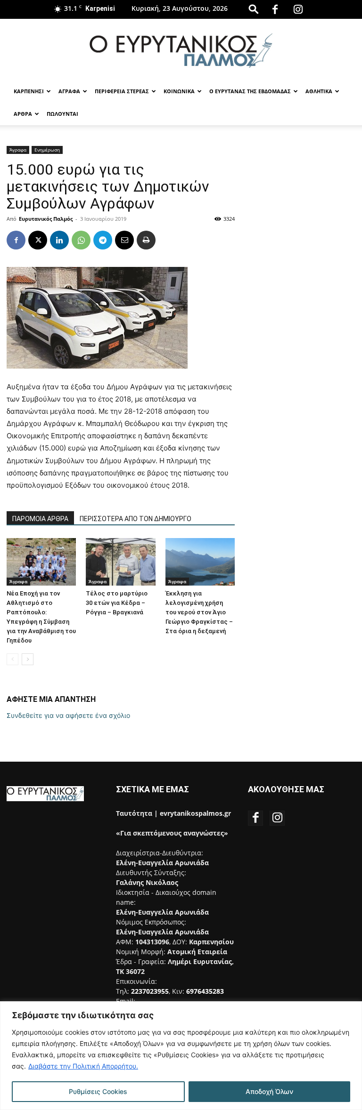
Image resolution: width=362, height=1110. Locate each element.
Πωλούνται (62, 113)
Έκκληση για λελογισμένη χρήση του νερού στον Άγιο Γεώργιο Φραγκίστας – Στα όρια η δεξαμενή (199, 612)
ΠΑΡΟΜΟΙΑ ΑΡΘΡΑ (40, 519)
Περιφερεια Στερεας (122, 91)
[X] (37, 240)
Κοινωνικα (179, 91)
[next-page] (27, 659)
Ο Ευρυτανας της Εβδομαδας (250, 91)
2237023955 (150, 991)
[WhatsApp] (81, 240)
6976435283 (205, 991)
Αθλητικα (318, 91)
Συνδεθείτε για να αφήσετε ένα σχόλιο (68, 715)
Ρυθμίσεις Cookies (98, 1091)
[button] (253, 8)
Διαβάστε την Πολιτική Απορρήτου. (83, 1066)
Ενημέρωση (47, 149)
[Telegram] (102, 240)
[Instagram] (298, 9)
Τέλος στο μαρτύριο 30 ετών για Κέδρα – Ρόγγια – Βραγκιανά (117, 603)
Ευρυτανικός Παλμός (46, 218)
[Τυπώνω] (146, 240)
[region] (181, 1055)
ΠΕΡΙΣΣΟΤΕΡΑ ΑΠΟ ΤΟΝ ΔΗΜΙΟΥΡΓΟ (135, 519)
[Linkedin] (59, 240)
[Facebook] (275, 9)
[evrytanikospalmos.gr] (181, 50)
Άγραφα (17, 149)
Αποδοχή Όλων (269, 1091)
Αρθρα (23, 113)
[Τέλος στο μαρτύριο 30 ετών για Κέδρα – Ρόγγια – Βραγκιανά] (120, 562)
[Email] (124, 240)
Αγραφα (69, 91)
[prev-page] (12, 659)
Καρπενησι (29, 91)
